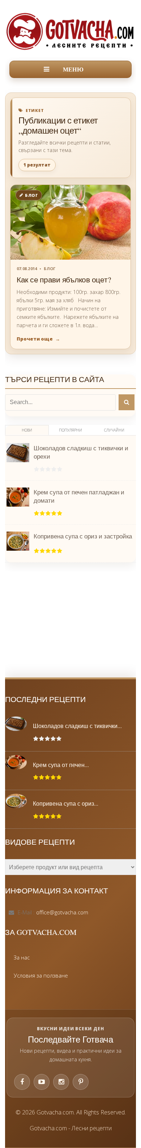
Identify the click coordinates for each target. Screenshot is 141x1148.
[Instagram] (61, 1082)
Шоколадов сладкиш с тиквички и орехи (81, 452)
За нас (22, 957)
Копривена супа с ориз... (65, 803)
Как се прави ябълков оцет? (64, 279)
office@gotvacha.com (62, 912)
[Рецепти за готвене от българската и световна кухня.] (70, 31)
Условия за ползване (41, 975)
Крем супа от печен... (61, 764)
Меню (73, 69)
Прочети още (38, 338)
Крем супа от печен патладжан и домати (79, 496)
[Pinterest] (81, 1082)
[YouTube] (42, 1082)
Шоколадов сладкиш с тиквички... (77, 725)
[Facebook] (22, 1082)
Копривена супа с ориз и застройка (83, 536)
